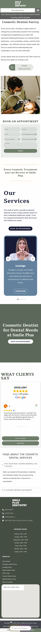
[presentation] (8, 258)
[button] (38, 10)
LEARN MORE (22, 288)
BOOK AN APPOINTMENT (20, 229)
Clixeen (35, 623)
